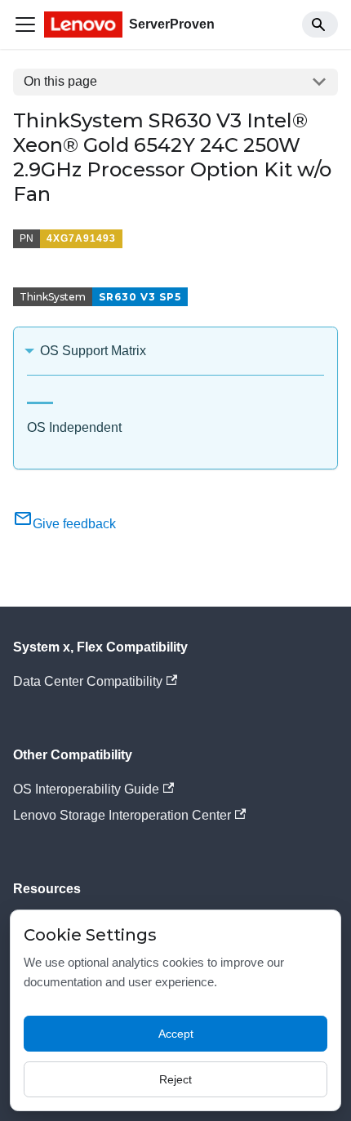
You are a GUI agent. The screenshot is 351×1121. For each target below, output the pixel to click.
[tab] (40, 396)
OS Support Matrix (93, 351)
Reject (175, 1079)
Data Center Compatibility (87, 681)
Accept (175, 1033)
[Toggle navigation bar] (25, 24)
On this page (60, 81)
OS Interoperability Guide (86, 789)
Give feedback (74, 524)
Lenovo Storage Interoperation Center (122, 815)
